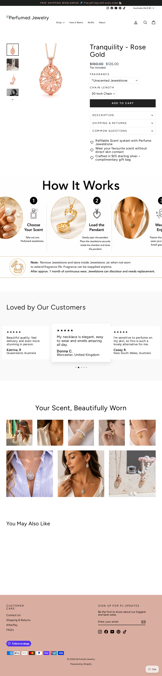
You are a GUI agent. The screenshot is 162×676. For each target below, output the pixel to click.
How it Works (76, 22)
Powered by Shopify (81, 664)
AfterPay (12, 625)
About (102, 22)
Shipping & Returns (109, 123)
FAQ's (10, 629)
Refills (91, 22)
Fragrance (100, 74)
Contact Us (13, 615)
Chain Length (102, 87)
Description (103, 115)
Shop (59, 22)
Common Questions (109, 130)
